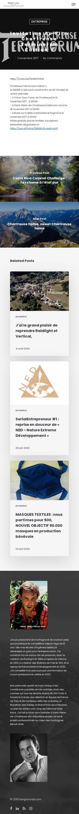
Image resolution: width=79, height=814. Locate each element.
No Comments (52, 58)
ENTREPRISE (39, 21)
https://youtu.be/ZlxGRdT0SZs (27, 78)
